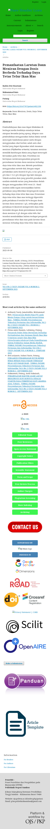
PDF (8, 239)
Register (30, 30)
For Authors (8, 763)
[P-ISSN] (25, 429)
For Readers (8, 759)
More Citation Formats (13, 276)
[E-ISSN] (25, 419)
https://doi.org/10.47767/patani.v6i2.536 (24, 106)
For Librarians (9, 767)
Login (20, 30)
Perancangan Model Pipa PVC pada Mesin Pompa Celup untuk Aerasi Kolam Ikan (26, 317)
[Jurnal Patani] (25, 634)
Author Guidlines (23, 15)
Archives (39, 15)
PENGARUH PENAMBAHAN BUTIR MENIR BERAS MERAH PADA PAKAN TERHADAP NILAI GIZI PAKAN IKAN (26, 360)
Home (8, 15)
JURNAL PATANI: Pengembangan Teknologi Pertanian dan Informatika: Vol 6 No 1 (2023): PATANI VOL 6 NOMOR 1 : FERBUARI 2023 (27, 349)
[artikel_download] (25, 744)
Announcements (14, 25)
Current (17, 20)
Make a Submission (14, 663)
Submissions (30, 20)
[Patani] (25, 652)
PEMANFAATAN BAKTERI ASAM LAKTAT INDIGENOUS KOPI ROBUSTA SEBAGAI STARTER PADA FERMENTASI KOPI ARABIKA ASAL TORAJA (27, 380)
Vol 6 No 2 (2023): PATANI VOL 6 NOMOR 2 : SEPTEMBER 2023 (25, 50)
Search (40, 25)
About (29, 25)
